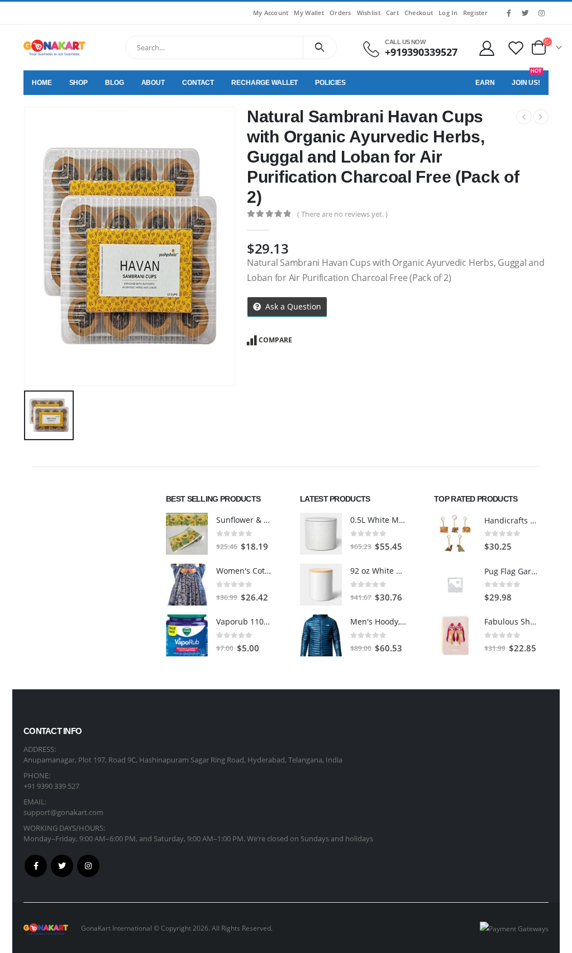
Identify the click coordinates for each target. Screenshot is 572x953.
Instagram (88, 866)
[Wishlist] (516, 47)
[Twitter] (525, 13)
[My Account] (486, 47)
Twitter (62, 866)
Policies (330, 83)
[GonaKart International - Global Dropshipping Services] (54, 47)
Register (475, 12)
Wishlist (368, 12)
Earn (485, 83)
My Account (271, 12)
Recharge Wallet (264, 83)
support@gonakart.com (63, 812)
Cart (392, 12)
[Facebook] (509, 13)
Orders (340, 12)
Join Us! (527, 78)
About (153, 83)
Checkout (418, 12)
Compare (275, 340)
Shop (78, 83)
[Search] (319, 47)
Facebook (36, 866)
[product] (187, 534)
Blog (114, 83)
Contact (198, 83)
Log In (447, 12)
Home (42, 83)
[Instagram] (541, 13)
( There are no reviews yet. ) (342, 214)
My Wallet (308, 12)
